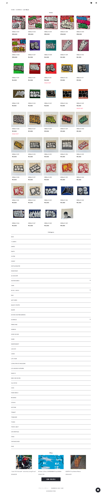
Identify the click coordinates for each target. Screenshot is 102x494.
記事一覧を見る (51, 479)
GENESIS (13, 329)
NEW (12, 237)
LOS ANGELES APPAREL (17, 368)
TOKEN (13, 422)
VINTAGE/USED (15, 441)
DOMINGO (19, 9)
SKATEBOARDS (15, 280)
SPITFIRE (13, 407)
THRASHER (14, 417)
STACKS (13, 402)
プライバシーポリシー (43, 488)
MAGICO (13, 373)
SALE (12, 446)
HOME (13, 9)
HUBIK (13, 339)
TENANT (13, 412)
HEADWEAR (14, 271)
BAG (12, 295)
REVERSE (13, 397)
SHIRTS (13, 246)
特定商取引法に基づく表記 (57, 488)
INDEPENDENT (15, 344)
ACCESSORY (14, 276)
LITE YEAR (14, 358)
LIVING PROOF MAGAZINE (18, 363)
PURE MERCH (14, 392)
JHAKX (13, 354)
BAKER (13, 310)
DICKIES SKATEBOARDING (18, 315)
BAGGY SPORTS (15, 305)
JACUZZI (13, 349)
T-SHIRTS (13, 241)
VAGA (12, 436)
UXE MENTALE (15, 431)
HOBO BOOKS (15, 334)
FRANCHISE (14, 324)
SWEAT (13, 261)
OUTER (13, 256)
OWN (12, 388)
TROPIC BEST (15, 427)
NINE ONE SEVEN (15, 378)
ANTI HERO (14, 300)
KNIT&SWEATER (15, 266)
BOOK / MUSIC (15, 290)
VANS (12, 285)
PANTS (13, 251)
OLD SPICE (14, 383)
